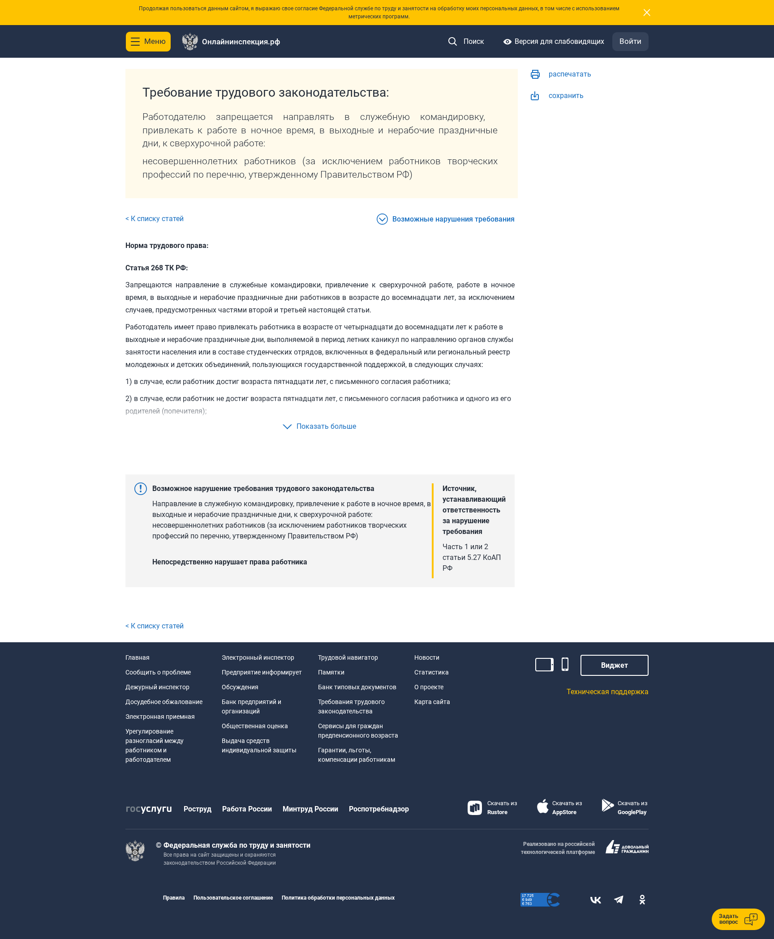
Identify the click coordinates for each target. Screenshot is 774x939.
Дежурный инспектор (157, 687)
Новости (426, 657)
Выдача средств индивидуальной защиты (259, 745)
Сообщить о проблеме (158, 672)
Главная (137, 657)
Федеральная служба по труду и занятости (236, 845)
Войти (630, 41)
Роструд (197, 809)
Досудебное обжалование (163, 701)
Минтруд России (310, 809)
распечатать (570, 74)
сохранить (566, 95)
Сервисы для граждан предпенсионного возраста (358, 730)
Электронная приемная (160, 716)
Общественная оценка (255, 726)
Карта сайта (432, 701)
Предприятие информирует (262, 672)
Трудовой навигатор (348, 657)
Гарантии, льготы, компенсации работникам (356, 755)
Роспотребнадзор (379, 809)
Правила (174, 898)
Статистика (431, 672)
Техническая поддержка (608, 691)
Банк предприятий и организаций (251, 706)
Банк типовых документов (357, 687)
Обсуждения (240, 687)
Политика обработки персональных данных (338, 898)
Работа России (247, 809)
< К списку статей (154, 218)
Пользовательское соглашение (233, 898)
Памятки (331, 672)
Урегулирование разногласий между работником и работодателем (154, 745)
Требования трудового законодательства (351, 706)
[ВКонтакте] (595, 900)
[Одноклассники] (642, 900)
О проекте (428, 687)
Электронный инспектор (258, 657)
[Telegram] (619, 900)
